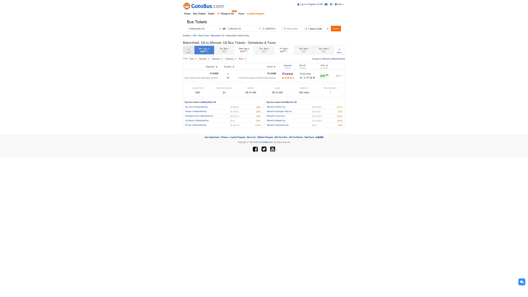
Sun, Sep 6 (324, 50)
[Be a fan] (255, 149)
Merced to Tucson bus (276, 116)
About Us (251, 137)
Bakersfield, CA (217, 35)
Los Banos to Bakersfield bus (197, 120)
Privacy (224, 137)
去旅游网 (319, 137)
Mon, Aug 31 (204, 50)
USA (194, 35)
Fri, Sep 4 (284, 50)
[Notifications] (326, 4)
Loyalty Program (237, 137)
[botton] (288, 77)
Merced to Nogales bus (276, 120)
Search (336, 28)
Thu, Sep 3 (264, 50)
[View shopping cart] (331, 4)
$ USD (320, 4)
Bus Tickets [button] (199, 13)
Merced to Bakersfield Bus (333, 58)
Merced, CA (291, 102)
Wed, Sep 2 (244, 50)
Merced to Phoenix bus (276, 106)
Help (340, 4)
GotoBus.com (267, 142)
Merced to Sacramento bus (278, 125)
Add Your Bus (280, 137)
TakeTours (309, 137)
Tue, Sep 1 (224, 50)
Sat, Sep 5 (303, 50)
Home (187, 13)
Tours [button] (241, 13)
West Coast (204, 35)
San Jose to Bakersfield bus (196, 106)
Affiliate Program (265, 137)
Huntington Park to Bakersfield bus (199, 116)
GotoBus (186, 35)
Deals (211, 13)
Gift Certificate (296, 137)
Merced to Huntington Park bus (279, 111)
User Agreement (212, 137)
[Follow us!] (264, 149)
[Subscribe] (273, 149)
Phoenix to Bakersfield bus (196, 111)
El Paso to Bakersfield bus (196, 125)
